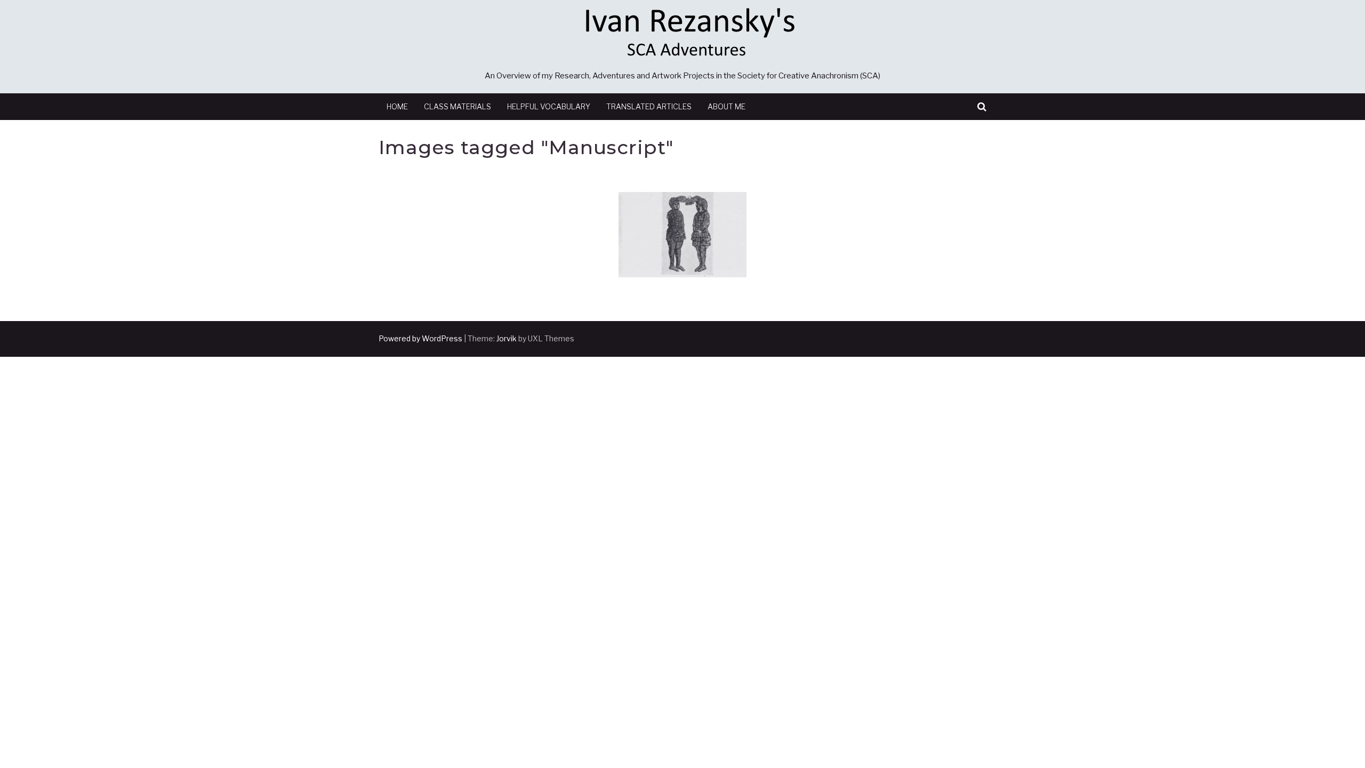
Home (397, 106)
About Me (726, 106)
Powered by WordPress (420, 338)
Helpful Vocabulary (548, 106)
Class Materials (457, 106)
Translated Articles (649, 106)
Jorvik (506, 338)
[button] (981, 107)
